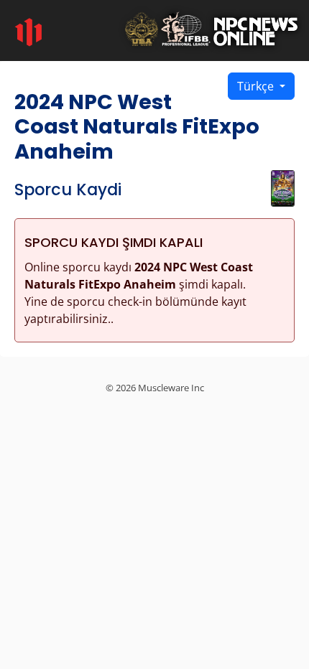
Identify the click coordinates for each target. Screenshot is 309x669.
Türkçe (257, 86)
